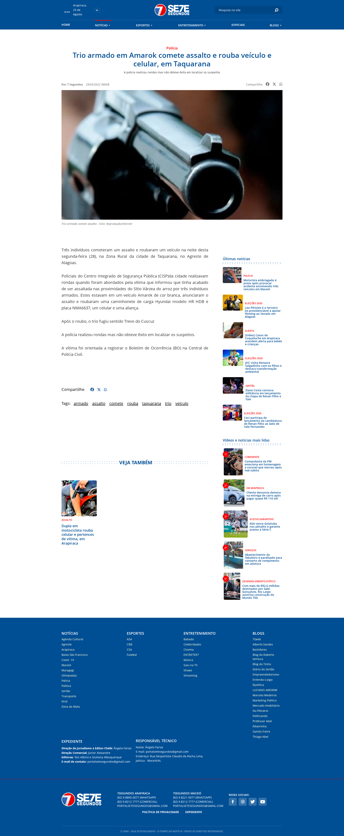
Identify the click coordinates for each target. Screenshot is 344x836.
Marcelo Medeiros (265, 695)
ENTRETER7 (191, 655)
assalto (98, 403)
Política (66, 686)
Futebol (132, 655)
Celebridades (192, 644)
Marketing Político (265, 700)
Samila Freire (261, 731)
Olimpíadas (69, 675)
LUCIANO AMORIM (265, 690)
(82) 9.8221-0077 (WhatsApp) (192, 797)
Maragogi (68, 670)
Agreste (67, 644)
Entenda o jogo (263, 680)
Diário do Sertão (263, 669)
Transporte (69, 696)
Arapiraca (68, 649)
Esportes (143, 25)
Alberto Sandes (263, 644)
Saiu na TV (190, 665)
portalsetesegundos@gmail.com (142, 806)
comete (116, 403)
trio (168, 403)
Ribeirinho (260, 726)
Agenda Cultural (72, 639)
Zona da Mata (71, 706)
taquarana (151, 403)
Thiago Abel (260, 737)
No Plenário (260, 711)
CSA (129, 649)
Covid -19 (68, 660)
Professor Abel (262, 721)
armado (81, 403)
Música (188, 660)
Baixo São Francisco (75, 655)
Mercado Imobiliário (266, 705)
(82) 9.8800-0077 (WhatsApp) (136, 797)
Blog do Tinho (262, 664)
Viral (64, 701)
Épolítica (258, 685)
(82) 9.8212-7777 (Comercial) (137, 802)
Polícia (66, 681)
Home (66, 25)
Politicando (260, 716)
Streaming (190, 675)
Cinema (189, 649)
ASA (129, 639)
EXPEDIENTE (72, 741)
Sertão (66, 691)
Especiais (238, 25)
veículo (181, 403)
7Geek (257, 639)
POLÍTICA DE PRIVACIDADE (160, 812)
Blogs (274, 25)
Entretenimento (190, 25)
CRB (129, 644)
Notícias (101, 25)
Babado (189, 639)
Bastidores (260, 649)
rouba (132, 403)
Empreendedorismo (266, 674)
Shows (188, 670)
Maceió (66, 665)
